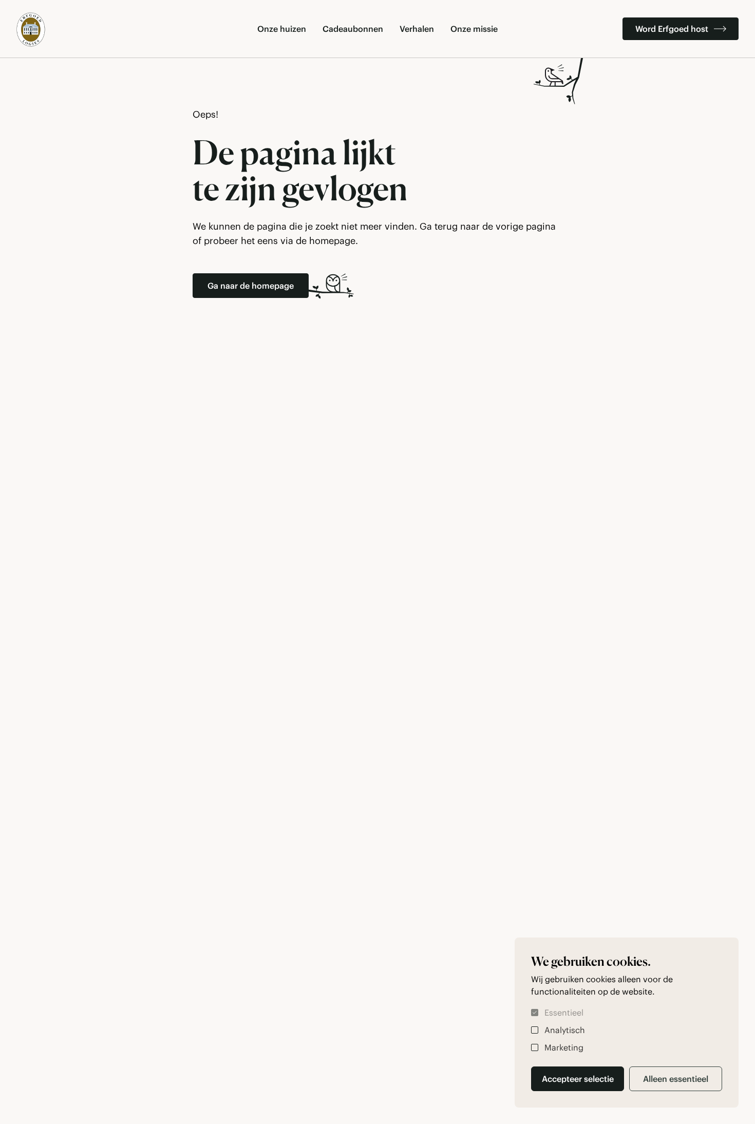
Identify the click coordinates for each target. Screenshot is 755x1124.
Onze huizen (281, 29)
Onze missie (474, 29)
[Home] (30, 29)
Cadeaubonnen (353, 29)
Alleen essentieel (675, 1079)
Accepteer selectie (578, 1079)
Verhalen (417, 29)
